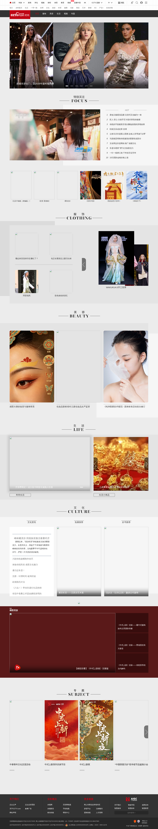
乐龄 (71, 8)
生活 (58, 14)
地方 (11, 8)
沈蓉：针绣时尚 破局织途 (24, 576)
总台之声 (13, 805)
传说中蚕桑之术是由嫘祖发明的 (27, 593)
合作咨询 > (131, 813)
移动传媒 (50, 812)
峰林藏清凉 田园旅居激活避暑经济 (32, 538)
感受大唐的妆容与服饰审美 (22, 406)
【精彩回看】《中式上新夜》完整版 (91, 668)
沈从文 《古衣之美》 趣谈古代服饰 (122, 593)
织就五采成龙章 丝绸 (118, 129)
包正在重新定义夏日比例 (61, 258)
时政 (20, 3)
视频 (42, 3)
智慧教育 (145, 808)
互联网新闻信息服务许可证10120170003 (22, 821)
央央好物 (109, 8)
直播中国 (77, 3)
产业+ (101, 8)
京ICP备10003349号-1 (57, 825)
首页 (13, 3)
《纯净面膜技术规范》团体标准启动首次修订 (124, 406)
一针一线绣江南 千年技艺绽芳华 (123, 153)
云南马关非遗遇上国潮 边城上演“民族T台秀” (128, 134)
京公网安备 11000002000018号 (79, 825)
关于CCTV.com (15, 809)
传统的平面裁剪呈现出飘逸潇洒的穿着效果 (127, 124)
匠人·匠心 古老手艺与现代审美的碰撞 (125, 120)
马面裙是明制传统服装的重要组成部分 (125, 139)
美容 (51, 14)
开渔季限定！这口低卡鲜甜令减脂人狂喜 (34, 487)
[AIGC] (121, 3)
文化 (47, 8)
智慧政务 (131, 808)
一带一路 (34, 8)
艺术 (83, 8)
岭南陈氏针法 (18, 582)
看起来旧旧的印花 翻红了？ (26, 258)
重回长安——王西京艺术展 (71, 593)
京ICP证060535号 (15, 825)
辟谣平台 (87, 809)
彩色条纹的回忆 (61, 296)
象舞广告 (28, 809)
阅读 (77, 8)
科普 (59, 8)
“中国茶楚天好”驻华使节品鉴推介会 (131, 764)
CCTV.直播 (96, 3)
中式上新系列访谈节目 (55, 764)
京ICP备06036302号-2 (29, 825)
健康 (65, 8)
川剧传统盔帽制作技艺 (22, 559)
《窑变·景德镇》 (44, 201)
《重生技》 (67, 201)
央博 (41, 8)
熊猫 (69, 3)
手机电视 (66, 809)
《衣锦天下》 (137, 201)
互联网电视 (67, 805)
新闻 (29, 3)
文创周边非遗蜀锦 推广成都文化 (123, 143)
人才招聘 (99, 812)
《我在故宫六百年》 (113, 201)
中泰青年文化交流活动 (20, 764)
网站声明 (13, 812)
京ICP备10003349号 (43, 825)
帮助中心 (66, 812)
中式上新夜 (85, 764)
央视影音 (50, 809)
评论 (36, 3)
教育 (62, 3)
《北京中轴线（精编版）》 (21, 201)
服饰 (44, 14)
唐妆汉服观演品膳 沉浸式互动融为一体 (126, 115)
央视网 (49, 805)
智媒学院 (131, 805)
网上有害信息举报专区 (92, 805)
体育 (56, 3)
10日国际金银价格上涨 (119, 158)
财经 (49, 3)
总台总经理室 (30, 805)
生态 (26, 8)
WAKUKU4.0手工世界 (116, 287)
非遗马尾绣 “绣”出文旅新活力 (121, 148)
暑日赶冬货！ (18, 570)
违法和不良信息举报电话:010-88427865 (86, 821)
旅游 (53, 8)
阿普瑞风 (26, 296)
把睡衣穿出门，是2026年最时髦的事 (35, 83)
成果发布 (145, 805)
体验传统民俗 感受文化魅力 (25, 564)
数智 (89, 8)
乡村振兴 (19, 8)
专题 (73, 14)
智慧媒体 (117, 808)
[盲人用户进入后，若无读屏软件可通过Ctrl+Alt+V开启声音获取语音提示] (132, 3)
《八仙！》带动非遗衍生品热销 (27, 588)
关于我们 (117, 805)
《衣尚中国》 (90, 201)
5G (95, 8)
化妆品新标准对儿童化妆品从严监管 (73, 406)
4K (85, 3)
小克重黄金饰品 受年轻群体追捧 (114, 487)
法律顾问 (99, 809)
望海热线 (87, 812)
